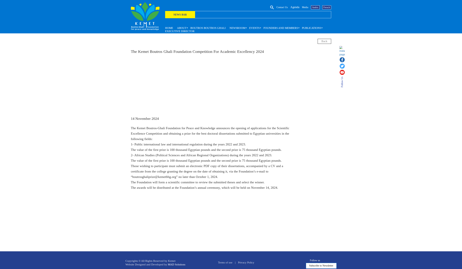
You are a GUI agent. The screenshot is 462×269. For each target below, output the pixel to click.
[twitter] (343, 66)
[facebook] (343, 59)
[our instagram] (335, 259)
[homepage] (145, 16)
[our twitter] (326, 259)
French (326, 7)
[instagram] (343, 51)
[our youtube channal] (330, 259)
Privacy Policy (246, 262)
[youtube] (343, 72)
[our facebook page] (322, 259)
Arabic (315, 7)
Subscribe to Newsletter (321, 265)
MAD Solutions (176, 264)
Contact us (282, 7)
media (305, 7)
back (324, 41)
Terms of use (225, 262)
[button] (181, 28)
